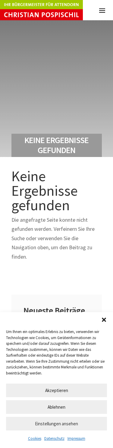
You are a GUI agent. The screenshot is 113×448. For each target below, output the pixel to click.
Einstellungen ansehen (56, 424)
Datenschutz (54, 438)
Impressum (76, 438)
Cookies (34, 438)
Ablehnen (56, 407)
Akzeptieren (56, 390)
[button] (104, 320)
